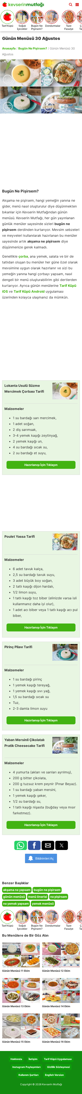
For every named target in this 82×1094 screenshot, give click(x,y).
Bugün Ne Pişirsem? (32, 48)
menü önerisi (37, 896)
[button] (77, 4)
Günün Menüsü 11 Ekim (16, 970)
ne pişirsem (58, 896)
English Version (54, 1074)
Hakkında (16, 1059)
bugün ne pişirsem (47, 890)
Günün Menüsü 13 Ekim (16, 1006)
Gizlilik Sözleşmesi (58, 1067)
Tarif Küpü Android (29, 291)
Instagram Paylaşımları (26, 1067)
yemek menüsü (43, 903)
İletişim (33, 1059)
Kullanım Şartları (28, 1074)
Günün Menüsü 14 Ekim (56, 1006)
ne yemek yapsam (16, 903)
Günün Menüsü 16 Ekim (56, 1041)
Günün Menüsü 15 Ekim (16, 1041)
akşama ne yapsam (16, 890)
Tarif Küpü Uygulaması (58, 1059)
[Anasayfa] (24, 6)
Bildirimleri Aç (44, 858)
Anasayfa (9, 48)
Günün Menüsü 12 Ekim (56, 970)
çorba (23, 256)
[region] (41, 149)
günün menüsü (14, 896)
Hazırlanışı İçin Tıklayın (41, 465)
